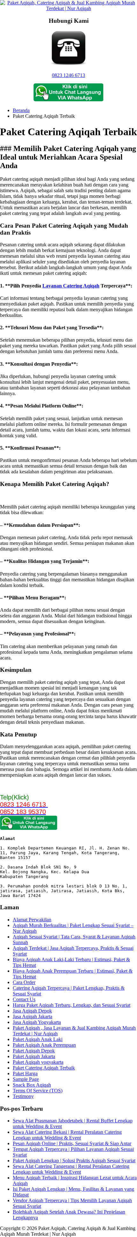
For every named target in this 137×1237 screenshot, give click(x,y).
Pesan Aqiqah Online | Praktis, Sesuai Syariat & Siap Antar (72, 1143)
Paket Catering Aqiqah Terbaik (44, 1067)
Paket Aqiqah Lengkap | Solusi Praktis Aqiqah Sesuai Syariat (74, 1160)
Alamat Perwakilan (32, 919)
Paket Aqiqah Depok (34, 1050)
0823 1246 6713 (68, 75)
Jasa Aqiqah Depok (32, 1010)
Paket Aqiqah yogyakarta (38, 1062)
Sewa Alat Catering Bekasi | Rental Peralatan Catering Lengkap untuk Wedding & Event (67, 1134)
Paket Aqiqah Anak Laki (37, 1039)
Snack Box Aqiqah (32, 1085)
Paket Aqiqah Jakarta (34, 1056)
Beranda (21, 110)
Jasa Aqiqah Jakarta (32, 1016)
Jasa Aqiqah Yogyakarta (37, 1022)
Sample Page (26, 1079)
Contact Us (24, 999)
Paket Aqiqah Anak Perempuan (44, 1045)
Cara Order (24, 982)
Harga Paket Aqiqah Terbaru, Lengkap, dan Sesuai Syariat (71, 1005)
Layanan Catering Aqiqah (70, 285)
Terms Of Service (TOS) (37, 1090)
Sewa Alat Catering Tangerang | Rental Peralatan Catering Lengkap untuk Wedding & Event (71, 1169)
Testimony (23, 1096)
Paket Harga (25, 1073)
